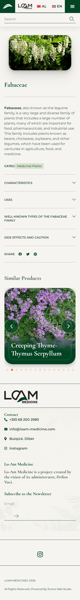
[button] (72, 6)
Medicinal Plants (29, 166)
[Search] (72, 19)
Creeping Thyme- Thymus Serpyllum (36, 349)
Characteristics (18, 183)
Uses (8, 200)
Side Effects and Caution (26, 237)
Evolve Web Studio (59, 589)
